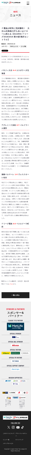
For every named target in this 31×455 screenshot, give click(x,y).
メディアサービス (8, 443)
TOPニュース (14, 46)
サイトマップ (19, 439)
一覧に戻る (15, 295)
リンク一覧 (6, 439)
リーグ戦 (23, 46)
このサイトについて (9, 433)
